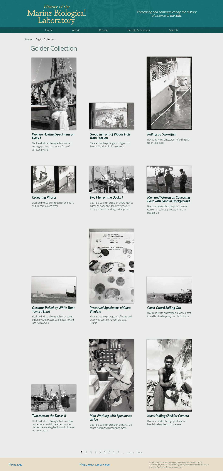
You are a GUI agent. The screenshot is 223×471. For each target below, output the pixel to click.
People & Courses (139, 30)
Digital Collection (45, 39)
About (76, 30)
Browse (103, 30)
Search (173, 30)
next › (131, 452)
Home (49, 30)
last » (139, 452)
